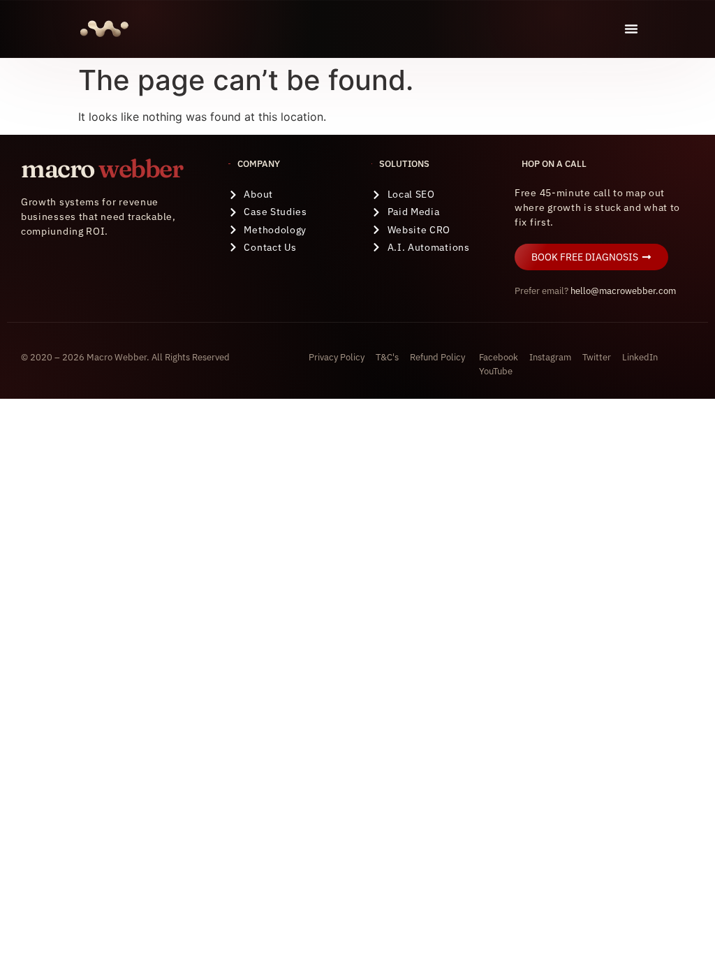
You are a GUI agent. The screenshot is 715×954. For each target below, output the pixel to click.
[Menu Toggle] (631, 29)
